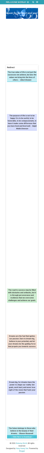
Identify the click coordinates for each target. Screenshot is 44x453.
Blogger (22, 451)
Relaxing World (21, 443)
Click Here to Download (22, 437)
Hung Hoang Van (22, 448)
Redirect (11, 67)
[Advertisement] (22, 42)
